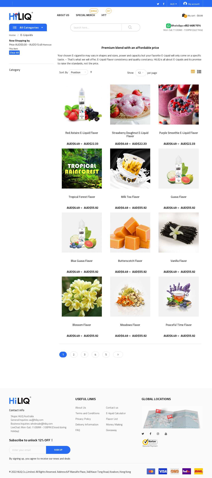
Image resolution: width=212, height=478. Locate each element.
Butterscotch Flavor (130, 261)
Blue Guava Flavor (82, 261)
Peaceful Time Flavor (179, 325)
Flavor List (112, 418)
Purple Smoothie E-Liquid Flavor (178, 133)
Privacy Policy (83, 418)
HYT (104, 15)
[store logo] (21, 15)
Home (12, 35)
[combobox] (87, 27)
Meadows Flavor (130, 325)
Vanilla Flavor (179, 261)
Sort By (63, 72)
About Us (63, 15)
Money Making (114, 424)
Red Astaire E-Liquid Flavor (81, 133)
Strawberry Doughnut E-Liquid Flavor (130, 134)
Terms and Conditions (87, 413)
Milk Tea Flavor (130, 197)
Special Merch (85, 15)
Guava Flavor (178, 197)
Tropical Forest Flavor (82, 197)
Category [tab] (14, 69)
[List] (199, 71)
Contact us (112, 407)
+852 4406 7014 (192, 26)
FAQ (77, 430)
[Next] (118, 354)
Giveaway (111, 430)
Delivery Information (86, 424)
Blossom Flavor (82, 325)
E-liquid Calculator (116, 413)
